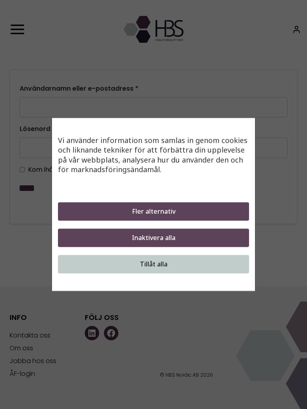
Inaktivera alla (153, 238)
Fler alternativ (153, 211)
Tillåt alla (153, 264)
